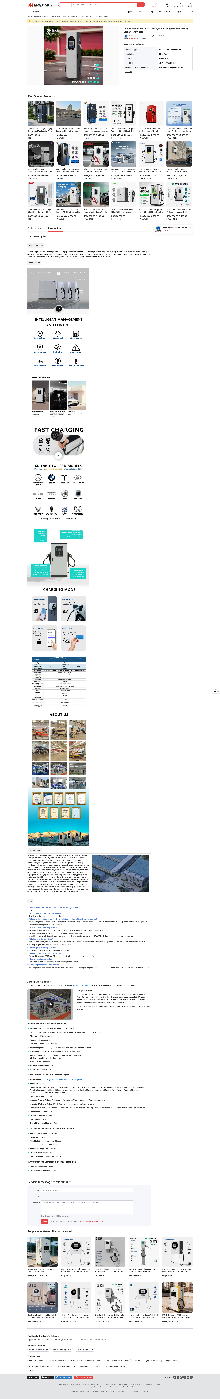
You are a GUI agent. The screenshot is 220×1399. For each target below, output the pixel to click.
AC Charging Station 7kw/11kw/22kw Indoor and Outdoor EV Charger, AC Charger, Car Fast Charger (142, 1271)
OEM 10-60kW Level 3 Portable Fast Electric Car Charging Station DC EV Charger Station (123, 170)
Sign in (190, 6)
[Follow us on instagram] (181, 1377)
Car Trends (96, 1366)
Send (45, 1221)
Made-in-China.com (100, 1387)
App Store (33, 1377)
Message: (36, 1202)
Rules (191, 12)
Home (30, 16)
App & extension (164, 12)
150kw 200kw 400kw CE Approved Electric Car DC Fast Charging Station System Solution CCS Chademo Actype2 (68, 130)
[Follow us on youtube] (184, 1377)
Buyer (140, 12)
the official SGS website (82, 985)
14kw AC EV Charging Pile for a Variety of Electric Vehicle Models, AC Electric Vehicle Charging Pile (110, 1271)
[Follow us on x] (178, 1377)
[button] (134, 4)
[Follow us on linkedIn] (191, 1377)
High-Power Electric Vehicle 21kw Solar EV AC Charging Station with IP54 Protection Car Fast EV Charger (42, 1317)
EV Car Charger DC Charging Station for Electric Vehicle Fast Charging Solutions (150, 170)
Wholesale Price (123, 1384)
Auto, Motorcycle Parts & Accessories (47, 16)
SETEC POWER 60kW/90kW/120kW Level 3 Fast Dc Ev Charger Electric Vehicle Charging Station (179, 130)
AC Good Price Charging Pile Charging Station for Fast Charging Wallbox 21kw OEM (75, 1317)
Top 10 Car (84, 1366)
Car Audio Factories (94, 1360)
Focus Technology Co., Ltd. (94, 1391)
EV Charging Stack (75, 1079)
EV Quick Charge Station (84, 1350)
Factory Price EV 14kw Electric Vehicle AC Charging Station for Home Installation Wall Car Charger (143, 1317)
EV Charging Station (60, 1079)
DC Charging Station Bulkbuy (115, 1366)
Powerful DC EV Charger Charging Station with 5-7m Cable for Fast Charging (40, 130)
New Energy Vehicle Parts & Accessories (77, 16)
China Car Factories (36, 1360)
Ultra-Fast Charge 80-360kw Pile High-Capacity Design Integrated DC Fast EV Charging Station (67, 170)
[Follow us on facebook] (174, 1377)
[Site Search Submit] (141, 4)
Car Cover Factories (75, 1360)
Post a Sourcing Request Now (91, 1221)
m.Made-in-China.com (115, 1387)
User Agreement (122, 1391)
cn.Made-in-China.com (132, 1387)
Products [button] (64, 4)
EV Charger (47, 1079)
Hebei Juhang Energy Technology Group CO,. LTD (146, 36)
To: (39, 1196)
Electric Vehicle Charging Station (117, 1360)
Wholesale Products (110, 1384)
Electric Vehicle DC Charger (38, 1350)
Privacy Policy (145, 1391)
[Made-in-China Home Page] (40, 4)
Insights (158, 1384)
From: (38, 1190)
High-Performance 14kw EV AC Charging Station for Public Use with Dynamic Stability (176, 1271)
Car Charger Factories (56, 1360)
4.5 (165, 231)
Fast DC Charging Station (62, 1350)
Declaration (134, 1391)
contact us (111, 21)
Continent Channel (136, 1384)
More (30, 1370)
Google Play (47, 1377)
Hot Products (63, 1384)
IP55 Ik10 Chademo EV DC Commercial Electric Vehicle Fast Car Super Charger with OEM (176, 1317)
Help (151, 12)
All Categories (35, 12)
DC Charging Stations (101, 16)
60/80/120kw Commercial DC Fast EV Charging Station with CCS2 (178, 210)
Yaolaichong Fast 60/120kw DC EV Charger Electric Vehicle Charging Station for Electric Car (95, 130)
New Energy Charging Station (144, 1360)
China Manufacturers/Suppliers (91, 1384)
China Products (75, 1384)
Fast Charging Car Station (66, 1366)
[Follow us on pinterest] (188, 1377)
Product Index (149, 1384)
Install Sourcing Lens (84, 1377)
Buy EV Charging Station (168, 1360)
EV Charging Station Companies (40, 1366)
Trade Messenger (63, 1377)
